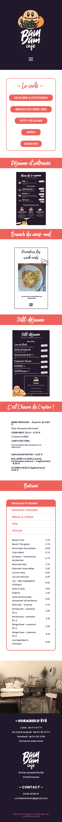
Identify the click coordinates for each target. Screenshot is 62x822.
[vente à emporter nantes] (31, 224)
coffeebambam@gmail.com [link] (31, 798)
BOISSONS (31, 144)
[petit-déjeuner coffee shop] (31, 395)
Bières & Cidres (22, 517)
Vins (15, 524)
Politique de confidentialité (36, 815)
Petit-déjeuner (31, 121)
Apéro (31, 132)
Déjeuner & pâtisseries (31, 98)
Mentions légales (23, 814)
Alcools (17, 531)
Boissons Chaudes (25, 510)
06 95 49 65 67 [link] (31, 793)
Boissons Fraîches (24, 503)
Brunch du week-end (31, 109)
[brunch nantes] (31, 309)
